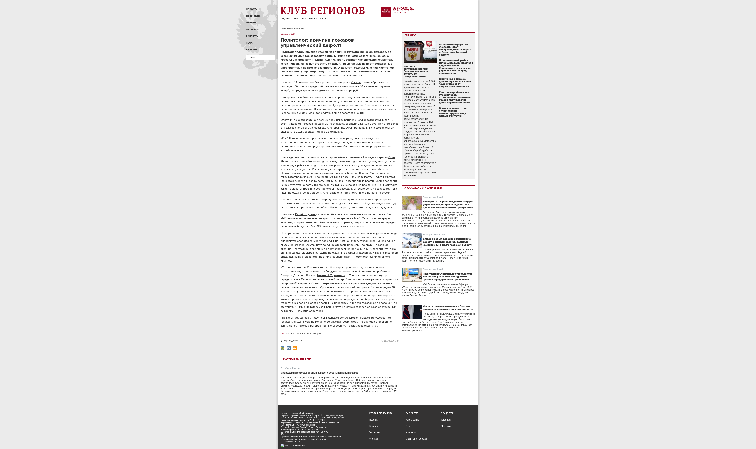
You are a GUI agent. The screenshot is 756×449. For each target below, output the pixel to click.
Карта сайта (412, 419)
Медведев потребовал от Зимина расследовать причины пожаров (319, 372)
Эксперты (252, 36)
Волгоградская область (434, 234)
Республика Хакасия (290, 368)
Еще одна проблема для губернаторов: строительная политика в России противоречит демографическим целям (455, 97)
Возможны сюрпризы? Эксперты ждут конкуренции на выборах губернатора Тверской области (455, 49)
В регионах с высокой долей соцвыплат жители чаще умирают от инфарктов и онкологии (455, 83)
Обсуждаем (254, 16)
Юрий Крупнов (305, 214)
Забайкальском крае (294, 101)
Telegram (446, 419)
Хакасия (297, 333)
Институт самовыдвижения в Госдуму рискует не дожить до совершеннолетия (416, 71)
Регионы (251, 49)
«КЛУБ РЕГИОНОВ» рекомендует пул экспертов (403, 10)
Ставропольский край (433, 197)
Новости (251, 9)
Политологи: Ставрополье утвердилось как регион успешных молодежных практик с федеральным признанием (447, 276)
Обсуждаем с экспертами (293, 28)
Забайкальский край (311, 333)
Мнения (251, 22)
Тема (249, 43)
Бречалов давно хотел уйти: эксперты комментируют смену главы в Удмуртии (453, 112)
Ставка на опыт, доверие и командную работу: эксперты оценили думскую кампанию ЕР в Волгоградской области (447, 242)
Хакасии (356, 82)
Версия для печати (293, 341)
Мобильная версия (416, 438)
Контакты (411, 432)
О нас (409, 426)
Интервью (252, 29)
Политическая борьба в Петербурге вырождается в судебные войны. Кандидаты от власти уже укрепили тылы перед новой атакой (456, 66)
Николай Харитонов (331, 275)
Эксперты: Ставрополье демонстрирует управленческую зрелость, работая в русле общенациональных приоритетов (448, 204)
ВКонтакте (446, 426)
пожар (289, 333)
